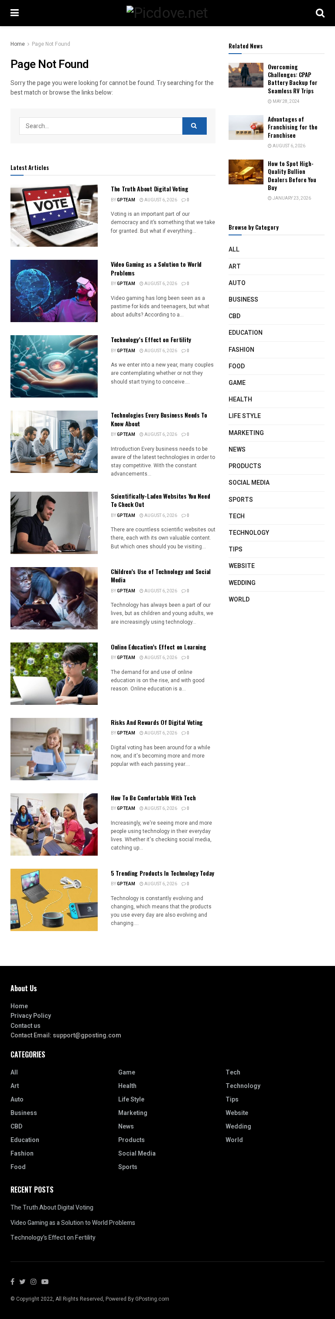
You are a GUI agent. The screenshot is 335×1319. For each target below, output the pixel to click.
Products (245, 466)
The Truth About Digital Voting (149, 188)
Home (17, 44)
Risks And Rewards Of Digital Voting (157, 722)
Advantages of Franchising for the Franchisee (293, 127)
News (237, 449)
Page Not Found (51, 44)
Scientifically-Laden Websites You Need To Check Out (160, 500)
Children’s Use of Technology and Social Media (161, 576)
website (242, 566)
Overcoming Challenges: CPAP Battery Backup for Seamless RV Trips (293, 78)
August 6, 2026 (160, 200)
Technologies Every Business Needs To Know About (159, 419)
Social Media (249, 482)
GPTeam (126, 200)
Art (235, 266)
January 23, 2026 (291, 198)
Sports (241, 499)
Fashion (241, 349)
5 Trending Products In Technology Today (162, 872)
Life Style (245, 416)
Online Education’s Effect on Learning (158, 646)
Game (237, 383)
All (234, 249)
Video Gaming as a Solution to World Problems (156, 268)
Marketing (246, 433)
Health (240, 399)
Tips (236, 549)
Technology (249, 532)
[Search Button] (194, 126)
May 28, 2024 (286, 102)
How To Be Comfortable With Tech (153, 797)
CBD (234, 316)
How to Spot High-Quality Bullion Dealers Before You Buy (292, 175)
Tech (237, 516)
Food (237, 366)
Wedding (242, 583)
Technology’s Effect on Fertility (151, 339)
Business (243, 299)
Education (246, 332)
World (239, 599)
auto (237, 283)
